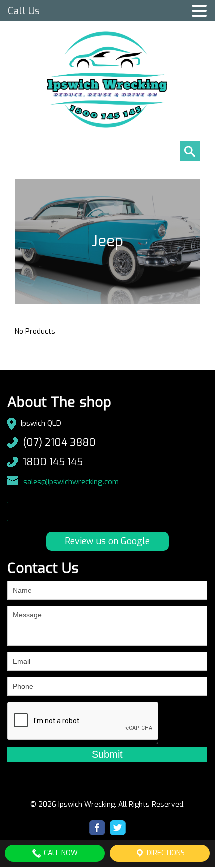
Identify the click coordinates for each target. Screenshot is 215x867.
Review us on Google (107, 541)
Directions (165, 853)
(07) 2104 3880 (59, 442)
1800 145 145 (53, 462)
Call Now (60, 853)
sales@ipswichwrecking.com (71, 482)
